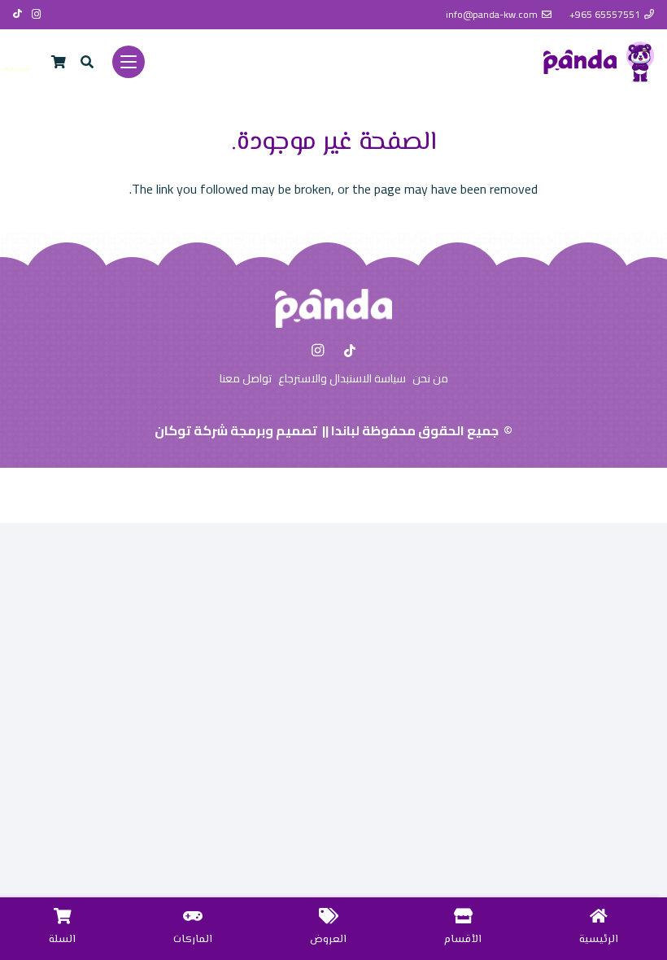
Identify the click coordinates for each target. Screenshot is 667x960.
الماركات (192, 940)
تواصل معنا (246, 378)
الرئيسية (598, 940)
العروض (328, 940)
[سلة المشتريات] (58, 61)
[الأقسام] (463, 915)
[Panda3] (580, 62)
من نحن (430, 378)
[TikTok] (17, 14)
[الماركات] (193, 915)
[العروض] (328, 915)
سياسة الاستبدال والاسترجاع (342, 378)
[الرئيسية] (599, 915)
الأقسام (463, 940)
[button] (128, 62)
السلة (62, 940)
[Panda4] (640, 61)
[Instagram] (36, 14)
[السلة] (63, 915)
